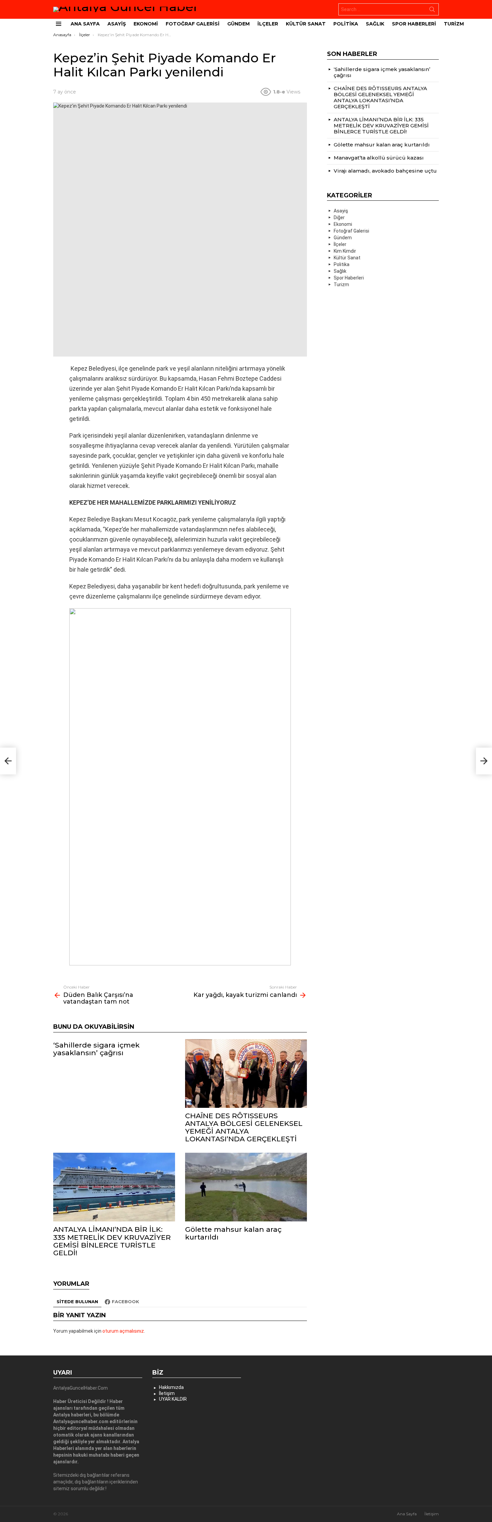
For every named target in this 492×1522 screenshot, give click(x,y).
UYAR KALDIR (173, 1399)
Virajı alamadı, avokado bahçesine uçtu (385, 171)
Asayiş (116, 24)
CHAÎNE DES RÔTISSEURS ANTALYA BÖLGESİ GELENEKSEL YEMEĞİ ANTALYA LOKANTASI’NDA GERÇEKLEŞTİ (244, 1127)
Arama (432, 10)
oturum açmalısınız (123, 1331)
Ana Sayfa (85, 24)
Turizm (454, 24)
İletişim (167, 1393)
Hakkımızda (171, 1387)
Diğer (339, 217)
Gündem (238, 24)
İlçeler (267, 24)
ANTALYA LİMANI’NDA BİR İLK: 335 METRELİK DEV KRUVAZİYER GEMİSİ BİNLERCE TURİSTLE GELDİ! (112, 1241)
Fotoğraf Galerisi (193, 24)
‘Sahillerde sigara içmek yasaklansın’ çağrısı (96, 1049)
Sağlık (375, 24)
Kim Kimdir (345, 251)
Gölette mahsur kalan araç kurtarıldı (233, 1233)
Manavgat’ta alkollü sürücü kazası (379, 157)
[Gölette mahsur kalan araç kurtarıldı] (246, 1187)
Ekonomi (146, 24)
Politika (345, 24)
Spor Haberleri (414, 24)
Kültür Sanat (306, 24)
